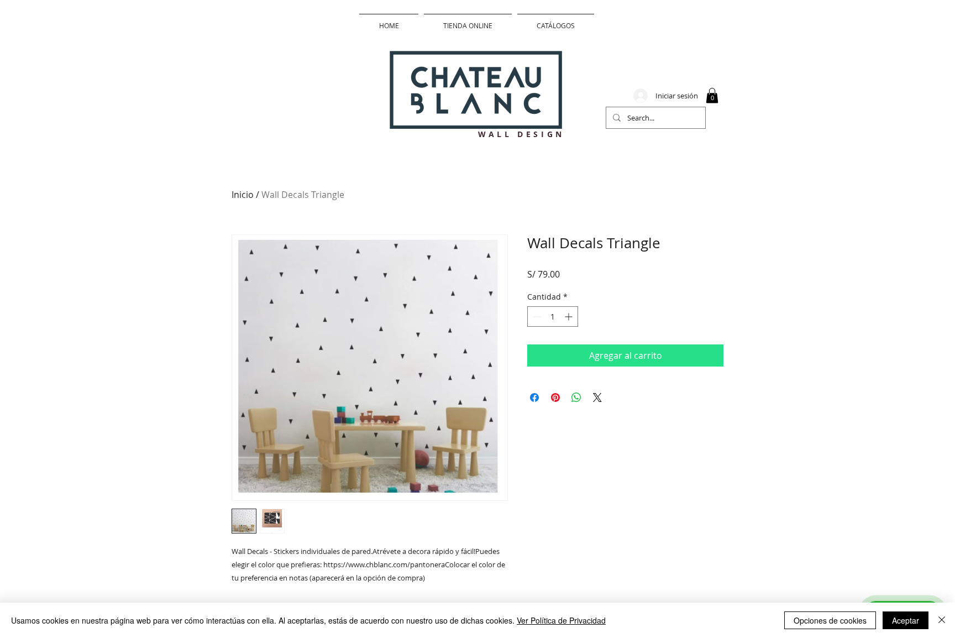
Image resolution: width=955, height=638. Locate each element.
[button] (712, 95)
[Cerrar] (941, 620)
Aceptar (905, 620)
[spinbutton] (553, 316)
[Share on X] (597, 397)
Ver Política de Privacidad (561, 620)
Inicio (243, 195)
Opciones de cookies (830, 620)
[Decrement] (536, 316)
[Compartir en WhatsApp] (576, 397)
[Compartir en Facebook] (534, 397)
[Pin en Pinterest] (555, 397)
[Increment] (569, 316)
